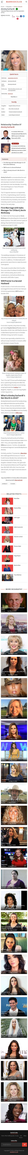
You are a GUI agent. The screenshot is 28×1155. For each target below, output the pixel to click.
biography (9, 6)
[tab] (14, 159)
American (10, 93)
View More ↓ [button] (14, 97)
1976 (16, 78)
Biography (12, 1135)
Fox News (12, 483)
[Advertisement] (14, 35)
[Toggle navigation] (2, 1)
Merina (4, 632)
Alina (4, 611)
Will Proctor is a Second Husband (12, 167)
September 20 (11, 78)
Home (3, 1135)
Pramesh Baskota (6, 887)
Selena (13, 16)
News (25, 1135)
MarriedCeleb (14, 2)
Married (7, 1135)
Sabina (4, 930)
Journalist (5, 483)
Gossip (17, 1135)
